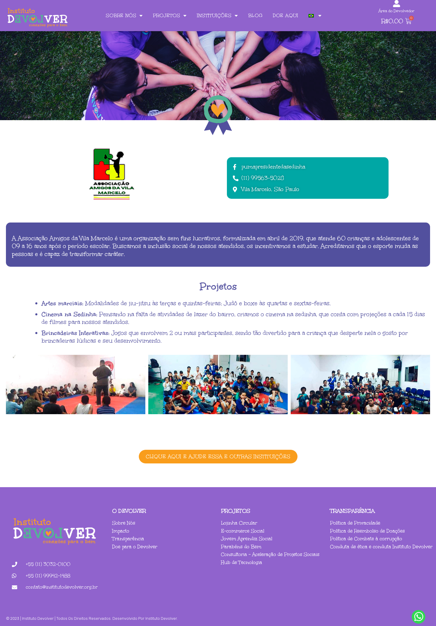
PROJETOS (166, 15)
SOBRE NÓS (121, 15)
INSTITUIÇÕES (214, 15)
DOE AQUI (285, 15)
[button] (12, 384)
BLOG (255, 15)
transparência (352, 510)
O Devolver (129, 510)
